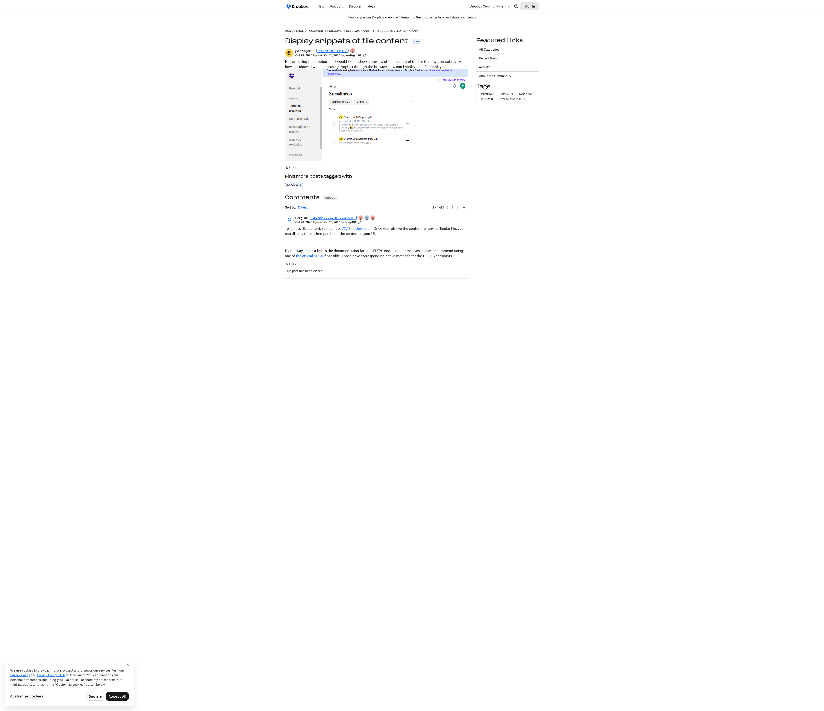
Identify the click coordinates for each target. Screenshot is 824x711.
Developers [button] (294, 184)
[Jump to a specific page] (464, 207)
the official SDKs (309, 256)
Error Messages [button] (512, 99)
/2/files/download (357, 228)
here (441, 17)
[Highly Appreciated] (373, 218)
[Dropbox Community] (297, 6)
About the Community (495, 76)
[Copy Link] (364, 55)
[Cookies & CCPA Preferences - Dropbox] (69, 683)
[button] (289, 53)
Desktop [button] (487, 93)
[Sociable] (367, 218)
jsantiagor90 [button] (305, 51)
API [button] (507, 93)
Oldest (303, 208)
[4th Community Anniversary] (352, 51)
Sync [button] (525, 93)
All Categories (489, 49)
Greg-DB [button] (301, 218)
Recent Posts (488, 58)
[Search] (516, 6)
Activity (484, 67)
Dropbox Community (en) (488, 6)
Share (290, 168)
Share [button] (486, 99)
